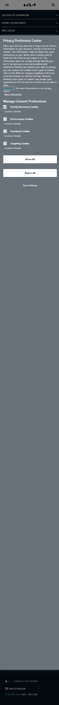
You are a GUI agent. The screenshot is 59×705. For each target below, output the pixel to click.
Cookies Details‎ (12, 111)
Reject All (30, 173)
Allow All (30, 159)
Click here (9, 88)
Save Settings (30, 185)
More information (13, 94)
